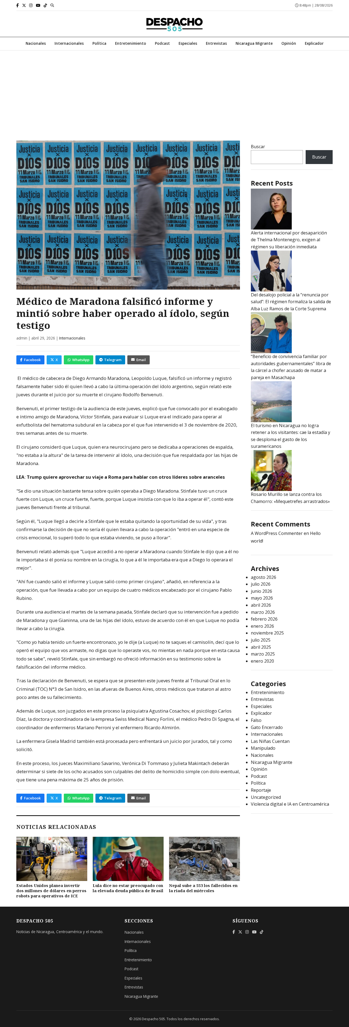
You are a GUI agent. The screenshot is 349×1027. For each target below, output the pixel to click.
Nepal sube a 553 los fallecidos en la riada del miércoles (203, 888)
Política (99, 43)
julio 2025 (260, 640)
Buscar (258, 147)
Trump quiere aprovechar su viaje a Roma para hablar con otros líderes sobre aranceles (125, 477)
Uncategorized (266, 797)
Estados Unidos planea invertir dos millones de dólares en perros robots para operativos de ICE (51, 890)
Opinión (288, 43)
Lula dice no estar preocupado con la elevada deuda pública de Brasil (128, 888)
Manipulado (263, 748)
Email (141, 359)
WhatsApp (80, 359)
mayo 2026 (262, 598)
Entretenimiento (130, 43)
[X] (24, 5)
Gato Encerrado (267, 727)
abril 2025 (261, 647)
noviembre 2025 (267, 633)
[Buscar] (52, 5)
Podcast (162, 43)
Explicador (314, 43)
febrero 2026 (264, 619)
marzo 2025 (263, 654)
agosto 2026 (263, 577)
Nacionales (36, 43)
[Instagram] (31, 5)
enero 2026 (262, 626)
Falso (256, 720)
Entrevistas (216, 43)
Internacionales (69, 43)
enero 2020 (262, 661)
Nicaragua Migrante (254, 43)
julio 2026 (260, 584)
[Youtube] (38, 5)
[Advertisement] (174, 91)
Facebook (32, 359)
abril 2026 (261, 605)
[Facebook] (17, 5)
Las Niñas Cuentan (270, 741)
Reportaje (261, 790)
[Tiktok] (45, 5)
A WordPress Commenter (277, 533)
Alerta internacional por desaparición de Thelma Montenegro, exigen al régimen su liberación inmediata (289, 240)
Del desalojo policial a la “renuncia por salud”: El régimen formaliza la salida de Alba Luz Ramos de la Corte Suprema (291, 302)
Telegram (112, 359)
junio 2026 (261, 591)
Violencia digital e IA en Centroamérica (290, 804)
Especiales (188, 43)
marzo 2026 (263, 612)
